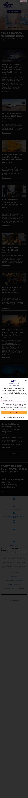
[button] (26, 380)
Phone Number (4, 397)
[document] (14, 399)
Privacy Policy (18, 405)
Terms (18, 409)
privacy (22, 409)
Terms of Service (10, 405)
